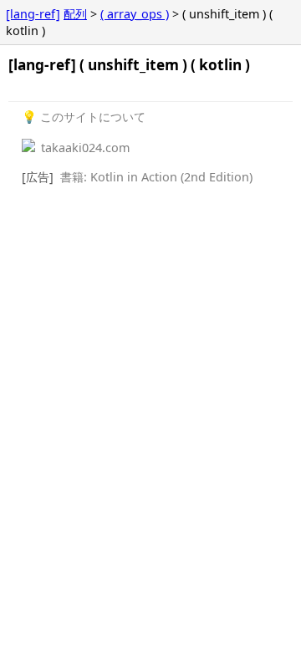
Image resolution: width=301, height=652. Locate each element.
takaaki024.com (84, 147)
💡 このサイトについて (83, 117)
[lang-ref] (33, 14)
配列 (75, 14)
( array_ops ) (134, 14)
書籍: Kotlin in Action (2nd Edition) (156, 177)
